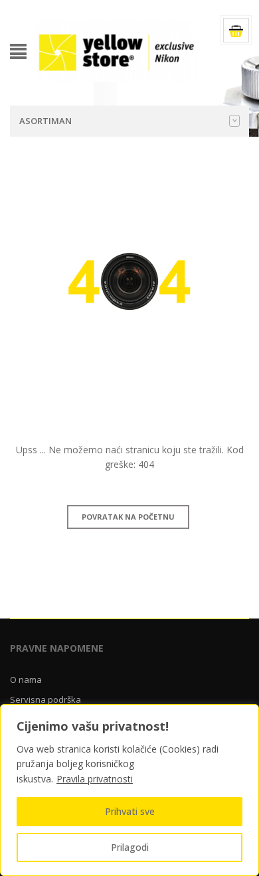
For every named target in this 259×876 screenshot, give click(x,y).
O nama (26, 680)
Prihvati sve (130, 811)
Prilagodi (130, 847)
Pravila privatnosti (94, 778)
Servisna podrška (45, 699)
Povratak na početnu (128, 517)
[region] (129, 790)
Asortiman (45, 121)
